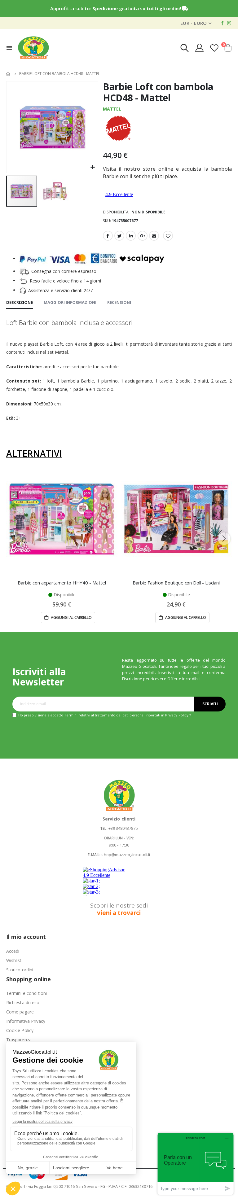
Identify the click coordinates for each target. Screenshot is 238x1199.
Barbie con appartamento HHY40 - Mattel (62, 583)
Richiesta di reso (22, 1002)
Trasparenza (19, 1040)
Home (8, 73)
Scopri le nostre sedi (119, 909)
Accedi (12, 951)
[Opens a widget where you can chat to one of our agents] (195, 1163)
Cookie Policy (19, 1030)
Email (154, 236)
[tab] (19, 302)
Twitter (119, 236)
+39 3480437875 (123, 828)
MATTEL (112, 109)
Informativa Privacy (25, 1021)
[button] (92, 167)
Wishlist (14, 960)
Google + (143, 236)
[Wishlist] (214, 48)
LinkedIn (131, 236)
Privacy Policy (176, 715)
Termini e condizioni (26, 993)
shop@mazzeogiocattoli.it (125, 854)
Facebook (108, 236)
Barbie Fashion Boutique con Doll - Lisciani (176, 583)
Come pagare (20, 1012)
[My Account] (199, 48)
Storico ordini (19, 970)
